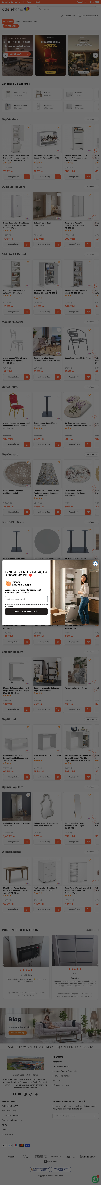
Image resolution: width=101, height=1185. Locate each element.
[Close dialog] (95, 563)
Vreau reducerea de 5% (26, 611)
